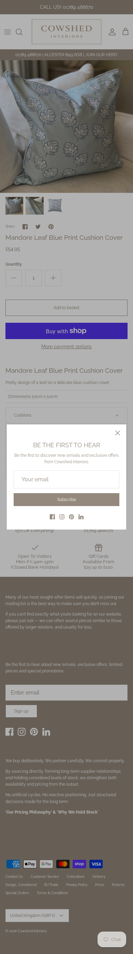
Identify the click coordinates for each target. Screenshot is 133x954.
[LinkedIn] (81, 516)
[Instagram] (61, 516)
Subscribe (66, 499)
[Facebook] (52, 516)
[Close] (117, 432)
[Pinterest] (71, 516)
